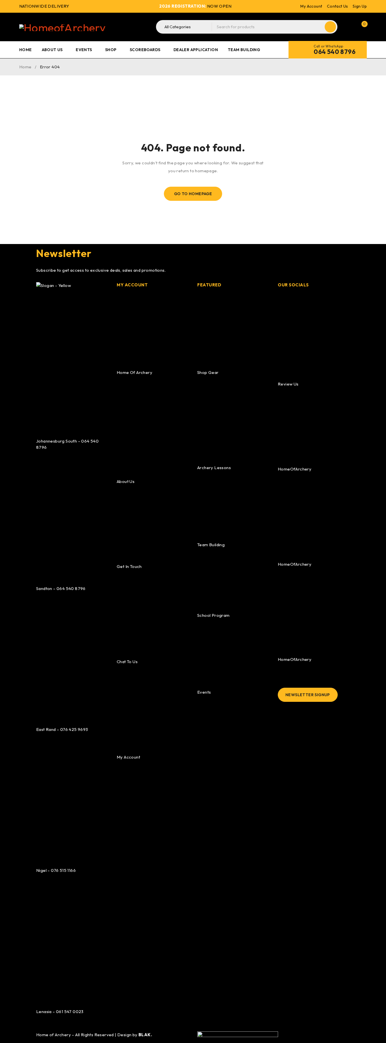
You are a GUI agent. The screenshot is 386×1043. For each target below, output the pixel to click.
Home (25, 66)
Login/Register (349, 27)
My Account (311, 6)
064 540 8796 (334, 51)
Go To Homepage (193, 193)
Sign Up (360, 6)
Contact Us (337, 6)
